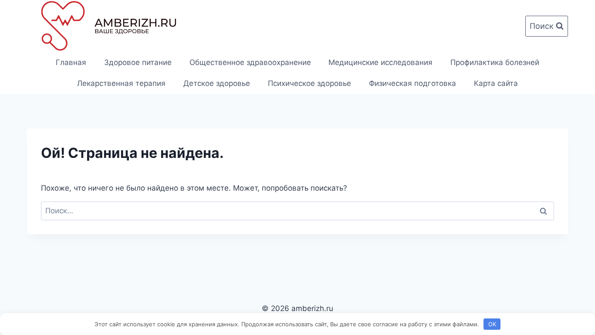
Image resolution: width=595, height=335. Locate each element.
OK (492, 324)
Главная (71, 62)
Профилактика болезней (494, 62)
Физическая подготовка (412, 83)
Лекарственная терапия (121, 83)
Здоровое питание (138, 62)
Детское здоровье (216, 83)
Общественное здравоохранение (250, 62)
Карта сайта (496, 83)
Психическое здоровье (309, 83)
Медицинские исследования (380, 62)
